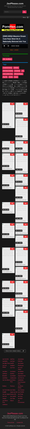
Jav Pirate (20, 394)
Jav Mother (21, 371)
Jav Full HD (5, 359)
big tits (5, 76)
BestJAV (4, 375)
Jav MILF (20, 398)
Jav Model (13, 375)
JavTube (12, 361)
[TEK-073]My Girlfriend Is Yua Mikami (21, 151)
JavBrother (21, 380)
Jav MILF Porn (6, 363)
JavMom (12, 365)
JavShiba (4, 378)
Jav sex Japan (6, 394)
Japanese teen (22, 375)
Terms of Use (10, 422)
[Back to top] (25, 424)
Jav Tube (12, 398)
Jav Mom (4, 371)
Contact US (20, 422)
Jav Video (12, 390)
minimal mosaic (18, 73)
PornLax (12, 386)
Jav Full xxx (21, 378)
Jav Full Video (6, 390)
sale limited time (7, 73)
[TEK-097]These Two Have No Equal (7, 213)
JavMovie (4, 404)
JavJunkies (21, 359)
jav (23, 70)
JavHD (12, 363)
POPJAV (20, 361)
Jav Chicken (21, 390)
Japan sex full (13, 392)
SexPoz (12, 373)
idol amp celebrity (8, 70)
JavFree (12, 359)
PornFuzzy (21, 365)
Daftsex (4, 386)
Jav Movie (12, 371)
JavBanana (13, 378)
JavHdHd (4, 361)
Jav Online (20, 363)
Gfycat (11, 400)
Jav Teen (20, 396)
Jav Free (12, 367)
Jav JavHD (13, 396)
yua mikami (8, 59)
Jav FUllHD (21, 392)
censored (17, 70)
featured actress (7, 67)
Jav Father (20, 373)
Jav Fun (4, 396)
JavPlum (4, 373)
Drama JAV (13, 394)
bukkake (16, 67)
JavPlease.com (15, 3)
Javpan (4, 398)
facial (16, 76)
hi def (10, 76)
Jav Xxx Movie (6, 380)
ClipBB (4, 392)
